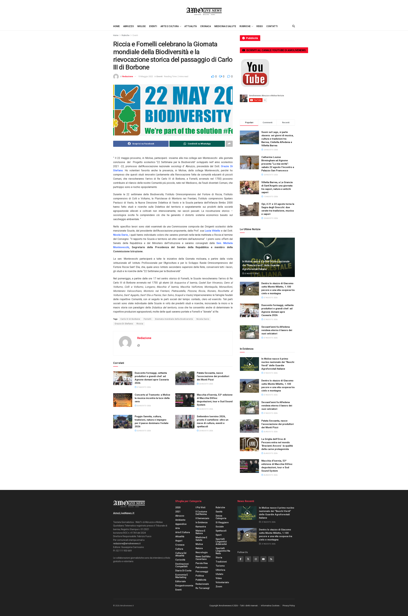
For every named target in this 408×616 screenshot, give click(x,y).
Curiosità (180, 559)
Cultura (179, 549)
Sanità (219, 511)
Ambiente (180, 520)
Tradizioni (221, 561)
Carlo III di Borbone (130, 319)
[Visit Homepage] (204, 11)
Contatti (272, 26)
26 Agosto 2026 (206, 384)
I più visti (200, 507)
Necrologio (202, 552)
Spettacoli (221, 530)
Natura (199, 548)
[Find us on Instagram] (256, 559)
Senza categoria (221, 517)
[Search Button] (293, 26)
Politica (200, 575)
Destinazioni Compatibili (182, 565)
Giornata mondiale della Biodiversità (174, 319)
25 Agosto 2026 (206, 431)
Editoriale (180, 581)
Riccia (140, 324)
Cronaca (205, 26)
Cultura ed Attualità (180, 554)
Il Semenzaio (202, 518)
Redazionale (202, 584)
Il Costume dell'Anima (201, 512)
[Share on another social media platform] (229, 144)
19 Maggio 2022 (145, 76)
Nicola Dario (203, 319)
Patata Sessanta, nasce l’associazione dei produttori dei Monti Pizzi (213, 376)
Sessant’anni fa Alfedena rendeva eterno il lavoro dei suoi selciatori (276, 330)
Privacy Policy (289, 605)
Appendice (180, 524)
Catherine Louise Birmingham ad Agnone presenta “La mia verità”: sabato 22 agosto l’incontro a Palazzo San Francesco (277, 164)
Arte (177, 528)
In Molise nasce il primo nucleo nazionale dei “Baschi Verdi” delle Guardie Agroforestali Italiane (266, 265)
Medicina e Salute (225, 26)
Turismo (220, 566)
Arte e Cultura (169, 26)
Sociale (220, 526)
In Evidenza (202, 522)
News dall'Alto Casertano (203, 557)
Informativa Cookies (270, 605)
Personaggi (202, 571)
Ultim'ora (220, 570)
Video (259, 26)
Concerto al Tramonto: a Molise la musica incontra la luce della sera (152, 398)
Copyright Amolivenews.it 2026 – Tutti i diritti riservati (233, 605)
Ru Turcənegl (202, 588)
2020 (177, 507)
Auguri (178, 540)
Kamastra (201, 526)
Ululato (219, 574)
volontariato (222, 582)
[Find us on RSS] (271, 559)
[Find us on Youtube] (263, 559)
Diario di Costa (183, 570)
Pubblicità (201, 580)
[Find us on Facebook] (240, 559)
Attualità (190, 26)
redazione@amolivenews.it (127, 543)
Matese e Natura (200, 532)
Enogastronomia (184, 585)
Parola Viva (202, 563)
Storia (219, 557)
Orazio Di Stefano (124, 324)
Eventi (153, 26)
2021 (177, 511)
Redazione (127, 76)
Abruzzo (128, 26)
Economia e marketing (181, 576)
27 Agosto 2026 (143, 387)
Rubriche (245, 26)
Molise (141, 26)
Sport (219, 535)
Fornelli (147, 319)
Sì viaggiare (222, 522)
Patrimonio (202, 567)
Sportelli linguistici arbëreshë (221, 541)
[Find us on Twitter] (248, 559)
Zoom (219, 586)
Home (116, 26)
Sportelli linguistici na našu (223, 551)
